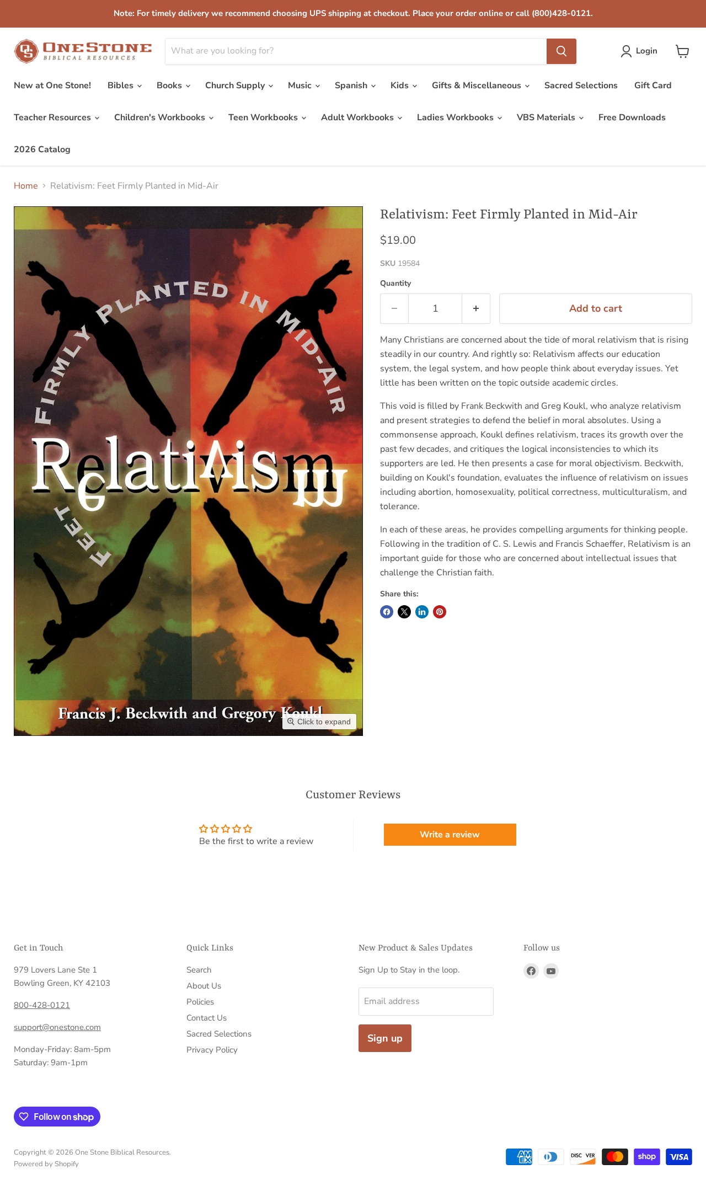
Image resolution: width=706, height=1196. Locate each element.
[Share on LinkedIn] (422, 611)
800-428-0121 (42, 1005)
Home (26, 186)
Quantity (395, 283)
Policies (200, 1001)
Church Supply (236, 85)
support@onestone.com (57, 1027)
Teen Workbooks (264, 117)
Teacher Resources (53, 117)
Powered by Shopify (46, 1164)
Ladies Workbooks (456, 117)
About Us (203, 985)
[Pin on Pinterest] (439, 611)
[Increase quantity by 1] (476, 308)
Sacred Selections (581, 85)
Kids (401, 85)
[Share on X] (404, 611)
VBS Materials (547, 117)
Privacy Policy (212, 1049)
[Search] (561, 51)
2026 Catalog (42, 149)
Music (301, 85)
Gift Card (653, 85)
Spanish (352, 85)
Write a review (450, 835)
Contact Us (206, 1017)
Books (170, 85)
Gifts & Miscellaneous (477, 85)
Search (199, 969)
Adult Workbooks (358, 117)
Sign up (385, 1038)
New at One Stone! (52, 85)
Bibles (122, 85)
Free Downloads (632, 117)
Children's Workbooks (160, 117)
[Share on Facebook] (386, 611)
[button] (641, 51)
